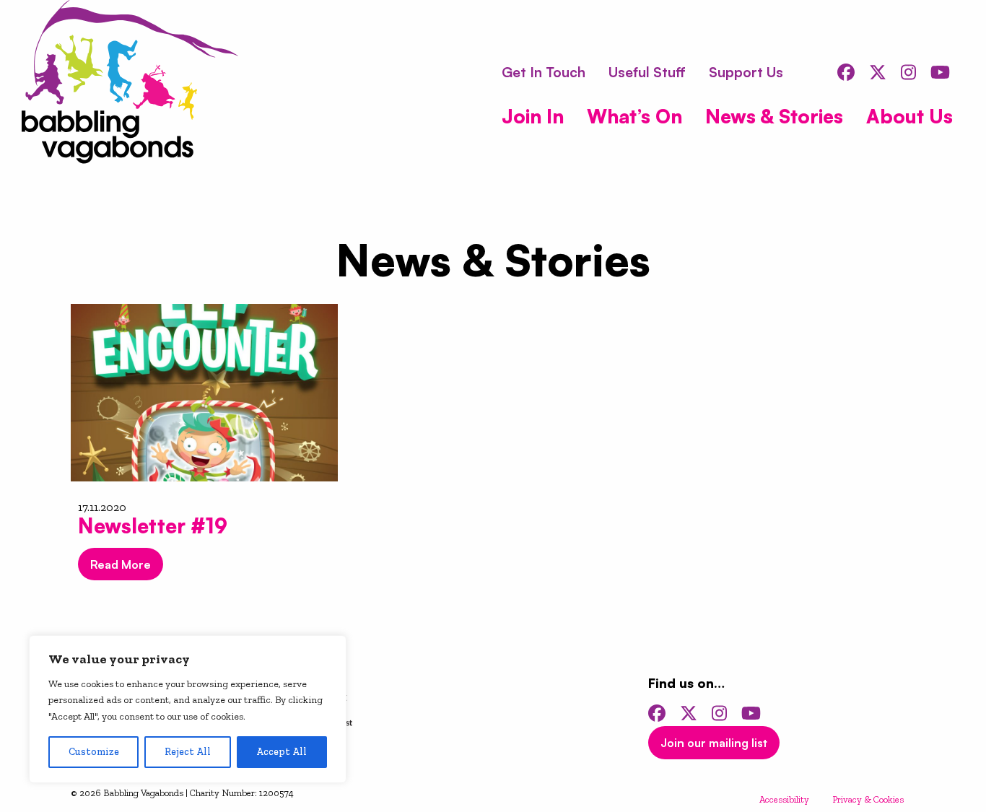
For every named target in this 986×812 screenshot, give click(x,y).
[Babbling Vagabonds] (130, 84)
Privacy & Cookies (868, 799)
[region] (187, 709)
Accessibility (784, 799)
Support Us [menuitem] (746, 72)
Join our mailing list (713, 742)
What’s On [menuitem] (634, 116)
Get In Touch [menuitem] (543, 72)
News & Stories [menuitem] (774, 116)
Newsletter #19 (152, 525)
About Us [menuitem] (909, 116)
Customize (94, 752)
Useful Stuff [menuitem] (647, 72)
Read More (120, 564)
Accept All (281, 752)
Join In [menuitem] (533, 116)
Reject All (188, 752)
